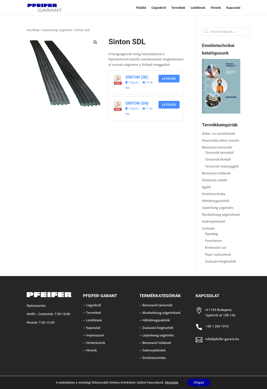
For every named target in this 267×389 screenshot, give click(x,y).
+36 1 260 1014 (217, 326)
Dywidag (211, 234)
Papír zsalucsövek (218, 254)
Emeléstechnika (213, 194)
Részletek (171, 382)
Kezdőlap (33, 30)
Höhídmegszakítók (215, 201)
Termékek (178, 8)
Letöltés (169, 78)
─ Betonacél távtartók (155, 305)
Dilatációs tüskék (214, 180)
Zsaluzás (208, 228)
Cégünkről (158, 8)
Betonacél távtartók (217, 147)
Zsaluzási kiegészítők (220, 261)
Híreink (216, 8)
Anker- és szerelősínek (218, 133)
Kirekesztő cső (215, 247)
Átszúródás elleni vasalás (220, 140)
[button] (95, 42)
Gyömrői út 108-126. (220, 315)
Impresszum (95, 335)
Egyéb (206, 187)
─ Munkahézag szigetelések (159, 312)
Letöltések (198, 8)
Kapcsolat (233, 8)
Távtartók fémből (218, 159)
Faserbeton (213, 240)
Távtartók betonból (219, 152)
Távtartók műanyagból (222, 166)
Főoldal (141, 8)
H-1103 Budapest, (218, 310)
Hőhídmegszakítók (156, 320)
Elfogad (199, 382)
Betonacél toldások (216, 173)
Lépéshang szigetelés (57, 30)
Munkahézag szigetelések (221, 214)
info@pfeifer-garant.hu (222, 339)
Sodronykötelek (213, 221)
